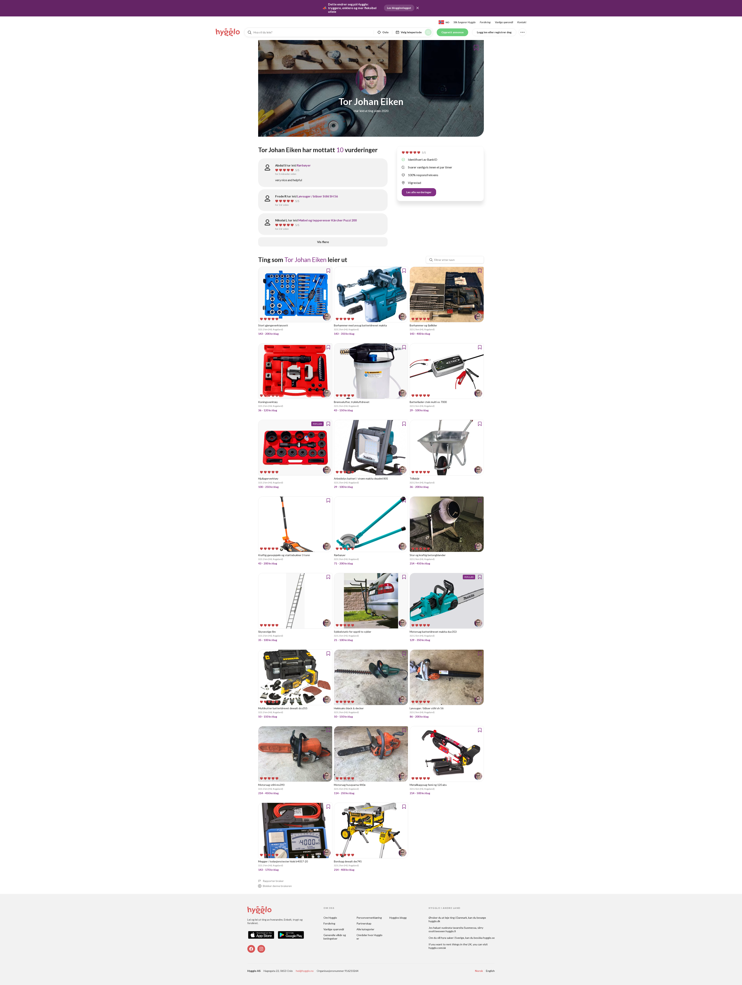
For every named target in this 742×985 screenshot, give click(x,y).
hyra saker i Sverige (452, 937)
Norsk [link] (479, 970)
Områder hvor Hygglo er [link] (370, 936)
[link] (228, 32)
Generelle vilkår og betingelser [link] (334, 936)
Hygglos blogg (398, 917)
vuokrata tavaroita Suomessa (458, 927)
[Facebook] (251, 949)
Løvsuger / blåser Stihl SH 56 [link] (317, 196)
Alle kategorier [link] (365, 929)
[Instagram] (261, 949)
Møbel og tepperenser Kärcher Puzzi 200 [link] (327, 220)
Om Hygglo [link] (330, 917)
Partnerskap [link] (364, 923)
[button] (417, 8)
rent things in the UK (459, 944)
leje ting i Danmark (456, 917)
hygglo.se (489, 937)
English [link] (490, 970)
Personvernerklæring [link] (369, 917)
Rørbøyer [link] (304, 165)
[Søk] (428, 32)
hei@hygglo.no (305, 970)
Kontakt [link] (521, 22)
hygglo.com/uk (437, 947)
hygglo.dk (434, 921)
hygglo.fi (451, 931)
